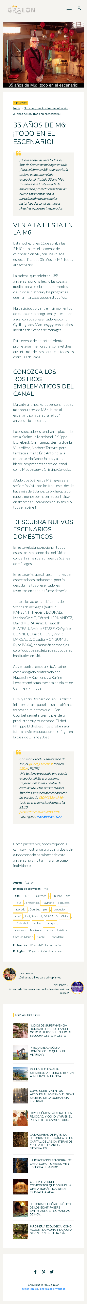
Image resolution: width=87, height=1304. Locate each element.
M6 (27, 895)
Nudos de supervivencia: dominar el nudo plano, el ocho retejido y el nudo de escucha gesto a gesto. (51, 1031)
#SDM (23, 768)
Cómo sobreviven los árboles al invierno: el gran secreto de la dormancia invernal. (52, 1096)
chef (17, 916)
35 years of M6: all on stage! (45, 951)
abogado (20, 909)
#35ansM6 (55, 797)
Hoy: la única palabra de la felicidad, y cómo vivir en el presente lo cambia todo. (51, 1116)
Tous (18, 902)
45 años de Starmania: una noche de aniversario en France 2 (39, 989)
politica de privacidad (53, 1288)
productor (60, 909)
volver (38, 923)
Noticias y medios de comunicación (46, 108)
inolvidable (57, 937)
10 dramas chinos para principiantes (39, 975)
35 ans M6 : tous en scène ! (47, 945)
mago (51, 923)
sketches (40, 895)
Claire (64, 916)
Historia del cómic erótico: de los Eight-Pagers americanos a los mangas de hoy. (50, 1209)
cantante (20, 930)
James (49, 930)
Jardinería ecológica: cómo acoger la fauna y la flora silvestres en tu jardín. (51, 1230)
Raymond (48, 902)
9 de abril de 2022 (49, 817)
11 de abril (21, 923)
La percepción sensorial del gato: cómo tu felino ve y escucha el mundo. (51, 1163)
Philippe (57, 895)
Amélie (41, 937)
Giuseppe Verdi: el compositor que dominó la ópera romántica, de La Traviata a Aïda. (50, 1187)
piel (45, 909)
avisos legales (30, 1288)
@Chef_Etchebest (40, 764)
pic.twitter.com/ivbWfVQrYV (39, 812)
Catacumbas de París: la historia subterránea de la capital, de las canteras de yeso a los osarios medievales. (51, 1141)
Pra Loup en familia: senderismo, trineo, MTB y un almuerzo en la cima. (52, 1072)
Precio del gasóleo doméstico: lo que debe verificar (48, 1051)
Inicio (16, 108)
